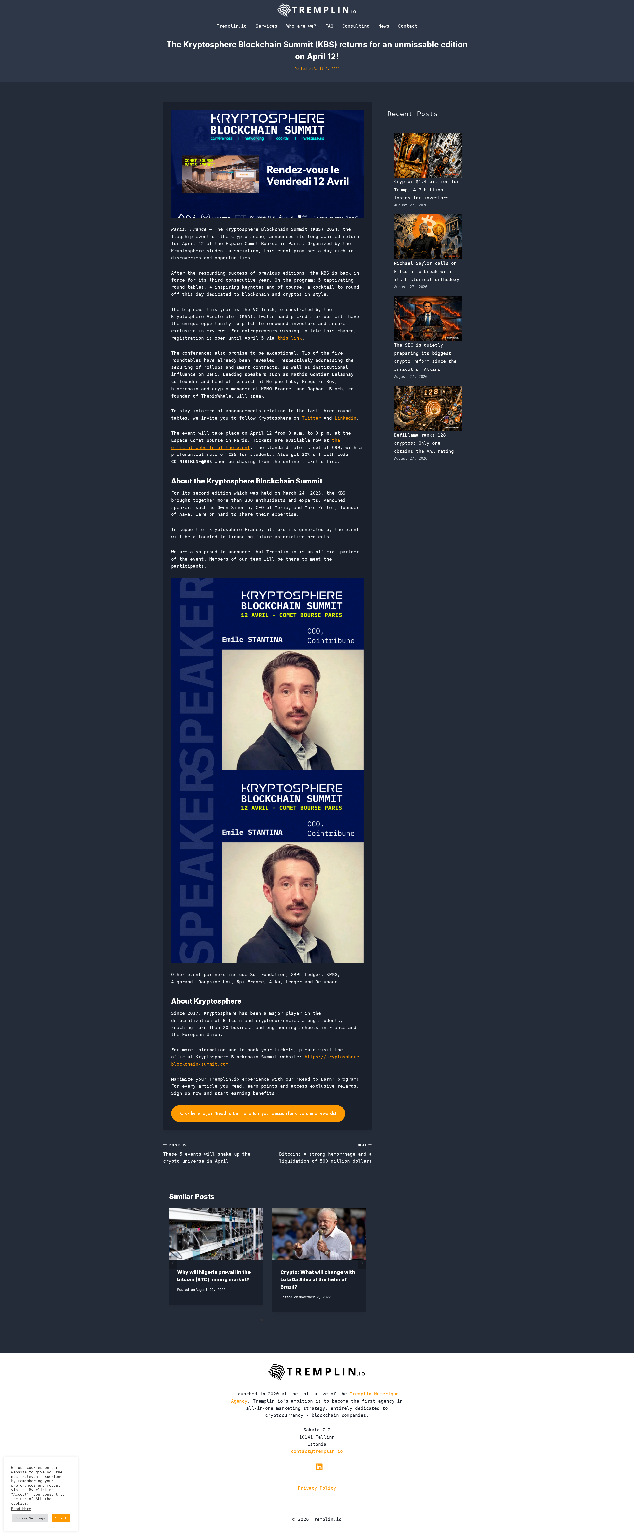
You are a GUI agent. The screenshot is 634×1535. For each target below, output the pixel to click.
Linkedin (345, 418)
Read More (21, 1509)
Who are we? (301, 25)
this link (289, 338)
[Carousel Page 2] (267, 1320)
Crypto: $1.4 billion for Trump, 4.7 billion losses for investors (426, 189)
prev (173, 1262)
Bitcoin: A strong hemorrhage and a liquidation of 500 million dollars (325, 1153)
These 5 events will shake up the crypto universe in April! (206, 1153)
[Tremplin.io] (317, 9)
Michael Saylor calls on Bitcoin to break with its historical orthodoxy (426, 271)
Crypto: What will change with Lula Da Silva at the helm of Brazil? (317, 1279)
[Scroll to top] (621, 1514)
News (383, 25)
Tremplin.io (232, 25)
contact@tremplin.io (317, 1451)
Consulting (356, 25)
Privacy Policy (317, 1488)
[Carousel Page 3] (273, 1320)
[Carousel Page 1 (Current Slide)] (261, 1320)
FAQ (329, 25)
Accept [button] (61, 1518)
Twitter (311, 418)
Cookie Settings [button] (30, 1518)
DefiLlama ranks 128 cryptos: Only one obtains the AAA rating (424, 443)
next (362, 1262)
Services (266, 25)
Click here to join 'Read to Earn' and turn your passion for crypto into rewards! (258, 1113)
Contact (407, 25)
